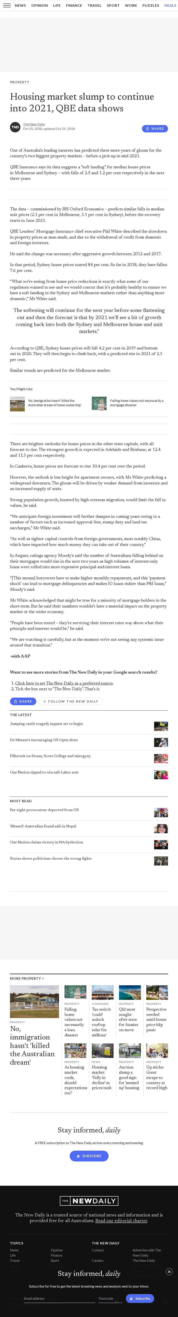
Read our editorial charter (121, 1221)
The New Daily (34, 124)
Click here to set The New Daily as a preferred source (64, 684)
